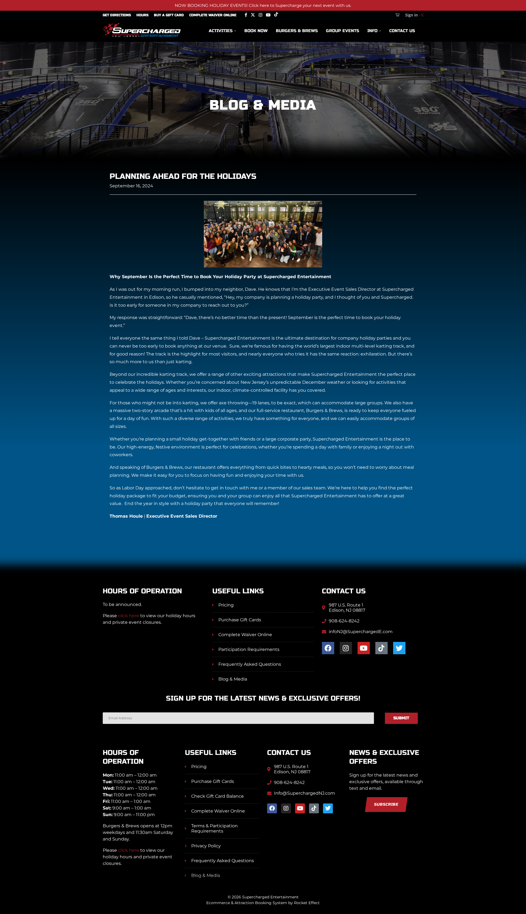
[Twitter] (253, 15)
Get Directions (117, 15)
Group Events (342, 30)
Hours (142, 15)
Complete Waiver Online (212, 15)
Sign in (411, 15)
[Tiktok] (276, 15)
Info (372, 30)
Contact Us (402, 30)
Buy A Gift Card (169, 15)
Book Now (256, 30)
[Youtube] (268, 15)
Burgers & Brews (297, 30)
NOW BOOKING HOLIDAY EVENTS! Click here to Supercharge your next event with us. (263, 5)
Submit (401, 718)
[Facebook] (246, 15)
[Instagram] (260, 15)
